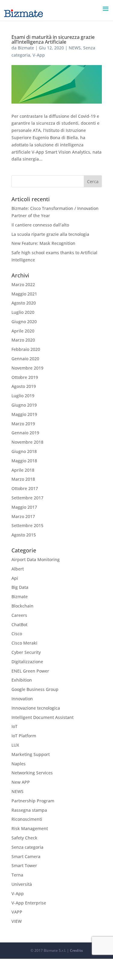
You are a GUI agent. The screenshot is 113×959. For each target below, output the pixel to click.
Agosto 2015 (23, 535)
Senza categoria (27, 847)
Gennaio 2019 (25, 433)
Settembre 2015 (27, 525)
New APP (20, 782)
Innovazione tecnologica (35, 708)
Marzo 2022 (23, 284)
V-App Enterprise (28, 903)
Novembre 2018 (27, 442)
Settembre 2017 (27, 498)
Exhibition (21, 680)
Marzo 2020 (23, 340)
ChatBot (19, 624)
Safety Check (24, 838)
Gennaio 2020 (25, 358)
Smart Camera (25, 856)
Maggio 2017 (24, 507)
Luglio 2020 (22, 312)
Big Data (19, 587)
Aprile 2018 (22, 470)
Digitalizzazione (27, 661)
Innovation (22, 698)
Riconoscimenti (26, 819)
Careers (19, 615)
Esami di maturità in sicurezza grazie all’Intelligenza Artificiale (53, 39)
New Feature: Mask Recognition (43, 243)
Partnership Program (32, 801)
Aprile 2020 (22, 331)
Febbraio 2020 (25, 349)
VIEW (16, 921)
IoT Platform (23, 736)
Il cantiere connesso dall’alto (40, 225)
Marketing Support (30, 754)
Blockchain (22, 606)
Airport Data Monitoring (35, 559)
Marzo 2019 (23, 423)
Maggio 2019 (24, 414)
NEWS (75, 48)
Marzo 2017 (23, 516)
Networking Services (32, 773)
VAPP (16, 912)
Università (21, 884)
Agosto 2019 (23, 386)
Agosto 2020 (23, 303)
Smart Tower (24, 865)
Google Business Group (34, 689)
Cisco (16, 633)
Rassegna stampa (29, 810)
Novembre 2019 (27, 368)
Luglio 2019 (22, 395)
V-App (39, 55)
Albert (17, 569)
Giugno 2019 (24, 405)
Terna (17, 875)
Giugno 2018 (24, 451)
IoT (14, 726)
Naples (18, 764)
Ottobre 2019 (24, 377)
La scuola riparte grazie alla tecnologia (50, 234)
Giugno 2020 (24, 321)
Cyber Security (26, 652)
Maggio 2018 (24, 461)
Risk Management (29, 828)
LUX (15, 745)
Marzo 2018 (23, 479)
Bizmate (26, 48)
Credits (76, 950)
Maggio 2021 (24, 294)
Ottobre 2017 (24, 488)
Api (14, 578)
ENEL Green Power (30, 671)
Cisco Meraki (24, 643)
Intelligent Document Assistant (42, 717)
